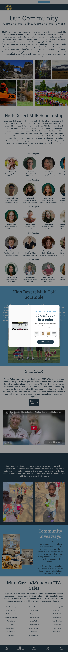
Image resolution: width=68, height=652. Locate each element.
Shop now (45, 342)
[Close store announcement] (56, 308)
